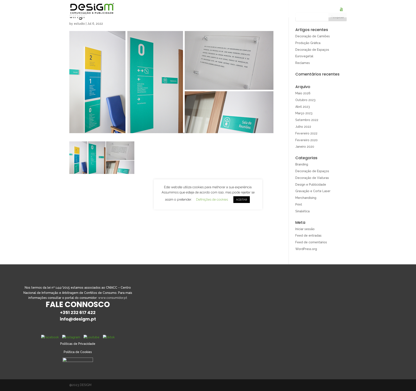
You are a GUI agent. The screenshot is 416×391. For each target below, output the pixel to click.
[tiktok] (109, 337)
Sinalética (302, 211)
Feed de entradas (308, 235)
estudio (79, 23)
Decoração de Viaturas (312, 178)
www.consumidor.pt (112, 297)
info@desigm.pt (78, 319)
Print (298, 204)
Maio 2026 (302, 93)
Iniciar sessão (305, 229)
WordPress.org (306, 249)
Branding (301, 164)
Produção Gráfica (307, 43)
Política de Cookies (78, 352)
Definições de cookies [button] (212, 199)
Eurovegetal (304, 56)
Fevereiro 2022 (306, 133)
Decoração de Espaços (312, 49)
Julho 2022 (303, 126)
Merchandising (305, 198)
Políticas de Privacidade (77, 343)
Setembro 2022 (306, 120)
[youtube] (91, 337)
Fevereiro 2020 (306, 140)
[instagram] (71, 337)
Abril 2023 (302, 106)
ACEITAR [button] (241, 199)
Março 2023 (303, 113)
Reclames (302, 63)
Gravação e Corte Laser (312, 191)
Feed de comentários (311, 242)
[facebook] (50, 337)
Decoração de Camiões (312, 36)
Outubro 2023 (305, 100)
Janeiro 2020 (304, 146)
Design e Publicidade (310, 184)
